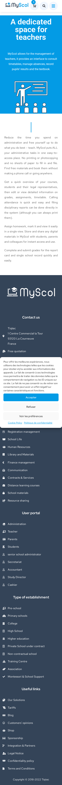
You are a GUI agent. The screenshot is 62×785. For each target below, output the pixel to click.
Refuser (31, 407)
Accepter (31, 397)
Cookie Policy (15, 422)
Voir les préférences (31, 416)
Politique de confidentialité (38, 422)
